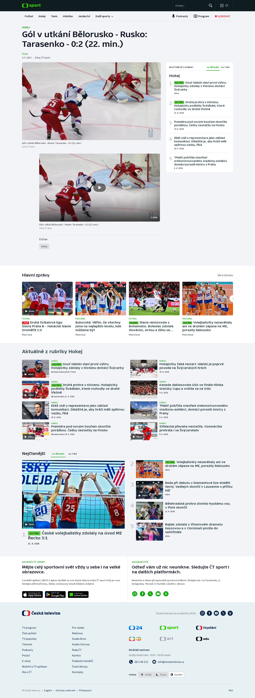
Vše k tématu (225, 275)
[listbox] (161, 675)
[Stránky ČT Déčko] (135, 640)
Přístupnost (85, 690)
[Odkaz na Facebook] (142, 594)
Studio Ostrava (81, 644)
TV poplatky (29, 638)
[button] (99, 188)
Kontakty (77, 672)
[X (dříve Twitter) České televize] (223, 613)
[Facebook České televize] (209, 613)
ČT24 (24, 53)
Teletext (27, 644)
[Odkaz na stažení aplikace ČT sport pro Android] (55, 594)
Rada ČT (77, 650)
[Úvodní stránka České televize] (41, 613)
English (48, 690)
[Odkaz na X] (150, 594)
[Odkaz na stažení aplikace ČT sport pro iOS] (32, 594)
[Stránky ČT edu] (202, 640)
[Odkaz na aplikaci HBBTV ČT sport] (78, 594)
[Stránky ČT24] (135, 629)
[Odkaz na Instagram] (135, 594)
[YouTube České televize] (216, 613)
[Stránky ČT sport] (169, 629)
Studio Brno (79, 638)
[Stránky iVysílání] (206, 629)
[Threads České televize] (230, 613)
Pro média (78, 627)
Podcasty (27, 650)
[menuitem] (29, 16)
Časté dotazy (79, 666)
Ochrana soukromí (65, 690)
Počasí (26, 655)
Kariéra (76, 655)
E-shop (26, 661)
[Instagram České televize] (202, 613)
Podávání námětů (82, 661)
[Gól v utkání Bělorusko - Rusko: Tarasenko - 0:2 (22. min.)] (91, 101)
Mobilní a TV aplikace (34, 666)
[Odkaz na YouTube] (158, 594)
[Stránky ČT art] (166, 640)
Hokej (26, 27)
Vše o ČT (27, 672)
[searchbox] (191, 5)
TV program (29, 627)
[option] (146, 674)
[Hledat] (211, 5)
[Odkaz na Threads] (166, 594)
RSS (231, 690)
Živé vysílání (29, 633)
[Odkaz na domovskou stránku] (36, 5)
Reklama (77, 633)
